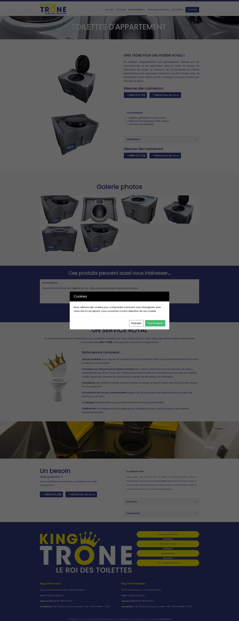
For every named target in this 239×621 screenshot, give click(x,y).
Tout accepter (155, 323)
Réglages (136, 323)
